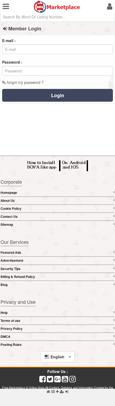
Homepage (9, 192)
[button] (57, 356)
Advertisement (12, 260)
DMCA (5, 336)
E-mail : (9, 40)
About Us (8, 200)
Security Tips (11, 268)
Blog (4, 284)
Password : (12, 62)
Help (4, 312)
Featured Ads (11, 252)
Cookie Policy (11, 208)
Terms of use (10, 320)
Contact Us (9, 216)
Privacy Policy (11, 328)
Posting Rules (11, 344)
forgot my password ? (25, 82)
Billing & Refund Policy (18, 276)
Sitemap (7, 224)
